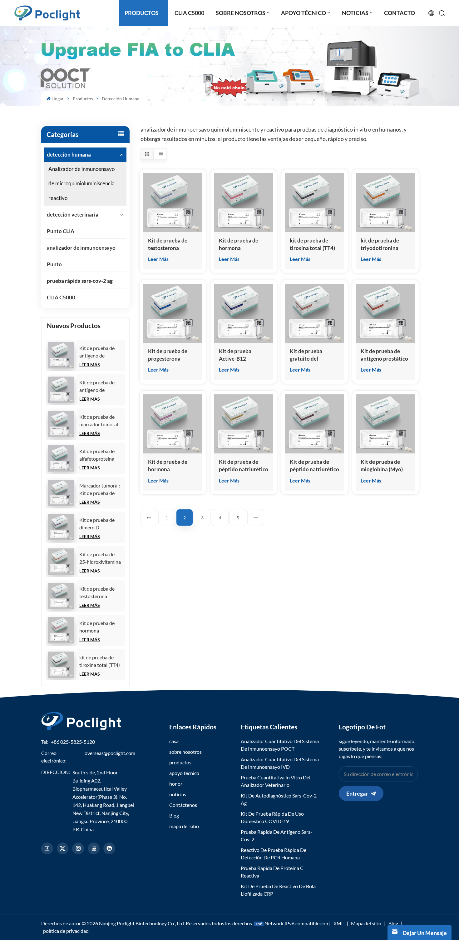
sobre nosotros (185, 752)
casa (174, 741)
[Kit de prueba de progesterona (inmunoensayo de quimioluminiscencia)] (172, 313)
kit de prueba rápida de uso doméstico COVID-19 (272, 817)
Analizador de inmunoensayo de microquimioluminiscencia (81, 176)
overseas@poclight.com (110, 753)
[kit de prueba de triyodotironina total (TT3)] (385, 202)
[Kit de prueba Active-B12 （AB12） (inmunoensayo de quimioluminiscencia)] (243, 313)
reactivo (57, 198)
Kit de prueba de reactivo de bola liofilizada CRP (278, 890)
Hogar (58, 98)
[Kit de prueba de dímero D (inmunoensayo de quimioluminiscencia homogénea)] (61, 527)
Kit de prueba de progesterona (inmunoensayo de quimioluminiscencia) (173, 355)
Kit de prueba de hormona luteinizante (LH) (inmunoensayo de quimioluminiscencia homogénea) (173, 465)
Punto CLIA (60, 231)
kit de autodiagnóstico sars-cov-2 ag (279, 799)
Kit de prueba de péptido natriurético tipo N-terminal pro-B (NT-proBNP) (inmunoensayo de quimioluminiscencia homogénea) (314, 465)
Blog (174, 815)
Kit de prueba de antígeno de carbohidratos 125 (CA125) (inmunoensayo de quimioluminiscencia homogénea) (101, 352)
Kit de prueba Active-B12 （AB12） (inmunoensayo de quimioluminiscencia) (244, 355)
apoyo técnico (184, 773)
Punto (54, 264)
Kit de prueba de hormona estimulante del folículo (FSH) (97, 627)
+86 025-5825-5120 (73, 742)
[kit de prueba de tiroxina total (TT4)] (61, 664)
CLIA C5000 (61, 297)
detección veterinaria (72, 214)
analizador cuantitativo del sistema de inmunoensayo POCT (280, 745)
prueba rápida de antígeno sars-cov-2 (276, 835)
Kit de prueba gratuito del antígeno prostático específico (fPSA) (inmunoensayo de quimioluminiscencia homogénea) (314, 355)
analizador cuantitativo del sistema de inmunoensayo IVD (280, 763)
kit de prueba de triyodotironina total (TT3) (380, 244)
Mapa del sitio (366, 923)
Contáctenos (183, 805)
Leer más (89, 364)
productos (180, 762)
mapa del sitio (184, 826)
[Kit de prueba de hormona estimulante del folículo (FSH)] (61, 630)
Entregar (357, 793)
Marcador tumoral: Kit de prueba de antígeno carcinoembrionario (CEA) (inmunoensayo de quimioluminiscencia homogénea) (101, 489)
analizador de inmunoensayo (81, 247)
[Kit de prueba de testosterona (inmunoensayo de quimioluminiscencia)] (61, 596)
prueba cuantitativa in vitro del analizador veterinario (275, 781)
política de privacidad (66, 931)
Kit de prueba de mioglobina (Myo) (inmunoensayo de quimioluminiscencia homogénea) (385, 465)
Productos (83, 98)
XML (338, 923)
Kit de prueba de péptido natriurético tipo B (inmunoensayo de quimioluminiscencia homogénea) (244, 465)
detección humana (69, 154)
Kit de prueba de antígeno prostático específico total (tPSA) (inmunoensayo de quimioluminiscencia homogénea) (385, 355)
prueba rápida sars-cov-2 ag (80, 281)
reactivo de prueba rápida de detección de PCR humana (273, 853)
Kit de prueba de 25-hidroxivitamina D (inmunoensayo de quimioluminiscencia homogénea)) (101, 558)
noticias (177, 794)
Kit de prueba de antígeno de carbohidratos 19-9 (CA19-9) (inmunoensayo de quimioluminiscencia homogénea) (101, 386)
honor (175, 784)
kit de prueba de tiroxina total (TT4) (99, 661)
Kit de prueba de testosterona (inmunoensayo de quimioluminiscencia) (102, 593)
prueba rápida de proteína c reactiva (272, 871)
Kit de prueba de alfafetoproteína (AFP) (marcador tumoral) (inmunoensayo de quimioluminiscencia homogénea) (101, 455)
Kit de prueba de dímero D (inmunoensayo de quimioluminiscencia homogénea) (101, 524)
